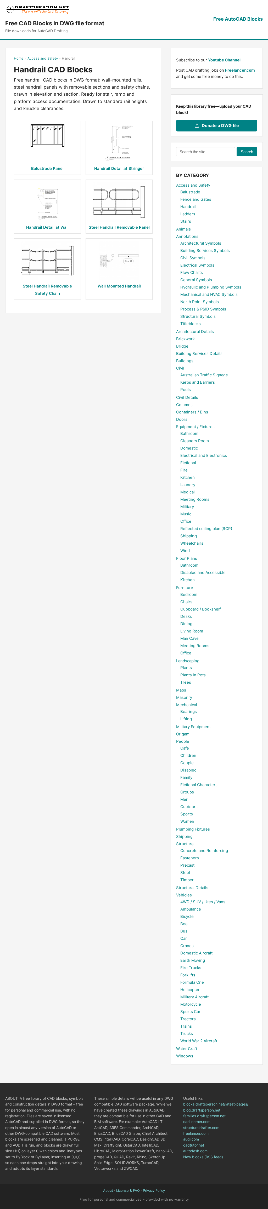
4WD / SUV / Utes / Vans (202, 901)
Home (19, 58)
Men (184, 799)
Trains (186, 1026)
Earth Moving (192, 960)
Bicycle (187, 916)
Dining (186, 623)
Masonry (184, 697)
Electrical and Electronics (203, 455)
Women (187, 821)
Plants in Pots (193, 674)
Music (185, 513)
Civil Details (187, 397)
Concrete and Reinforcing (204, 850)
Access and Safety (42, 58)
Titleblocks (190, 323)
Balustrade (190, 191)
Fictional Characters (198, 784)
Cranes (187, 945)
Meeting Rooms (194, 499)
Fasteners (189, 857)
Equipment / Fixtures (195, 426)
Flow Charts (191, 272)
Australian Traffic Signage (204, 374)
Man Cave (189, 638)
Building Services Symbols (205, 250)
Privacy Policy (154, 1190)
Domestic (189, 448)
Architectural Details (195, 331)
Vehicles (184, 895)
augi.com (191, 1139)
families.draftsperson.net (204, 1116)
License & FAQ (128, 1190)
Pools (185, 389)
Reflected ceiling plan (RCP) (206, 528)
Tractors (188, 1018)
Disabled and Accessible (203, 572)
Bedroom (188, 594)
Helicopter (190, 989)
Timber (187, 879)
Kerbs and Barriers (197, 382)
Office (185, 521)
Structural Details (192, 887)
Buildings (184, 360)
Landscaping (187, 660)
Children (188, 755)
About (108, 1190)
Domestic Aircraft (196, 953)
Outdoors (189, 806)
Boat (184, 923)
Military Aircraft (194, 996)
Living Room (191, 631)
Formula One (192, 982)
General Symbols (196, 279)
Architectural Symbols (200, 243)
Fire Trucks (190, 967)
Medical (187, 492)
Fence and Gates (195, 199)
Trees (185, 682)
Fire (184, 470)
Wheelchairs (191, 543)
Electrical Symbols (197, 265)
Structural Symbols (198, 316)
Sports (186, 813)
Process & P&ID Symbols (203, 309)
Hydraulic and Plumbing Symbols (210, 287)
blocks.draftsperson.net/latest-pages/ (215, 1104)
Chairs (186, 601)
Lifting (186, 718)
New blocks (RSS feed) (203, 1157)
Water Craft (186, 1048)
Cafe (184, 748)
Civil (180, 368)
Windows (184, 1055)
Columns (184, 404)
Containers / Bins (192, 412)
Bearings (188, 711)
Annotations (187, 236)
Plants (186, 667)
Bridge (182, 346)
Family (186, 777)
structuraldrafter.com (201, 1127)
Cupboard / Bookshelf (200, 609)
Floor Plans (186, 558)
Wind (185, 550)
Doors (181, 419)
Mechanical (186, 704)
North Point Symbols (199, 301)
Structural (185, 843)
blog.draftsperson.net (201, 1110)
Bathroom (189, 433)
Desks (186, 616)
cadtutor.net (193, 1145)
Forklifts (187, 974)
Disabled (188, 770)
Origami (183, 734)
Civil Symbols (192, 257)
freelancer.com (196, 1133)
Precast (187, 865)
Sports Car (190, 1011)
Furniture (184, 587)
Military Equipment (193, 726)
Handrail (188, 206)
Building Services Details (199, 353)
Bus (183, 931)
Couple (187, 762)
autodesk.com (195, 1151)
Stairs (185, 221)
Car (183, 938)
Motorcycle (190, 1004)
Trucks (186, 1033)
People (182, 741)
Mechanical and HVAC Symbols (209, 294)
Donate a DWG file (220, 125)
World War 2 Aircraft (198, 1040)
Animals (183, 229)
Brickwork (185, 338)
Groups (187, 792)
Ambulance (190, 909)
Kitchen (187, 477)
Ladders (187, 213)
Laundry (187, 484)
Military (187, 506)
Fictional (188, 462)
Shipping (188, 535)
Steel (185, 872)
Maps (181, 690)
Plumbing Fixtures (193, 829)
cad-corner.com (196, 1121)
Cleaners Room (194, 440)
